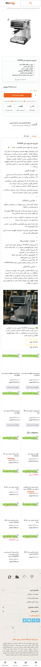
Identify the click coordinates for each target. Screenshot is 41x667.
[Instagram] (34, 620)
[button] (8, 20)
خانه (39, 8)
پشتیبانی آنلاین (32, 110)
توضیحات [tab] (34, 136)
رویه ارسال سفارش (32, 602)
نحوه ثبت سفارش (32, 594)
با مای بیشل (34, 611)
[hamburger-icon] (25, 663)
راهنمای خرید (34, 590)
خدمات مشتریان (33, 607)
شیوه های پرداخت (32, 598)
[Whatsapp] (38, 620)
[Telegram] (29, 620)
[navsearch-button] (30, 4)
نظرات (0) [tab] (26, 136)
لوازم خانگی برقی (33, 8)
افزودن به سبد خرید (17, 95)
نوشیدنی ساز (25, 8)
